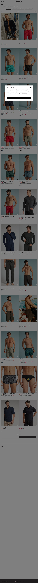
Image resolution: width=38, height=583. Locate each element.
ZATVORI (30, 87)
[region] (19, 93)
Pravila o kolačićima (24, 93)
